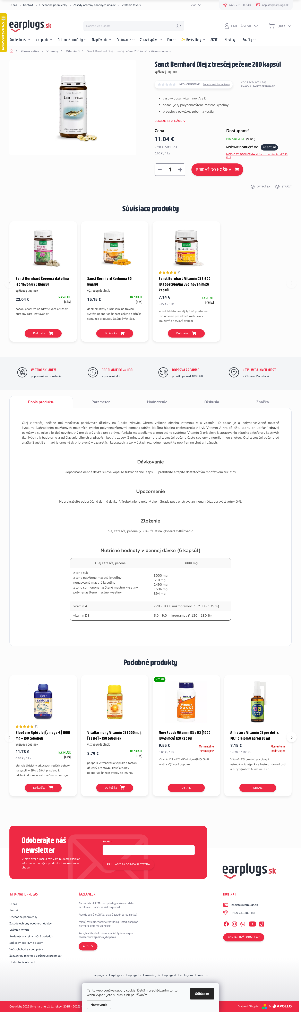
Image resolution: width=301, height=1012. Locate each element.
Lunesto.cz (201, 975)
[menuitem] (20, 39)
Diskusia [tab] (211, 401)
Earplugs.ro (185, 975)
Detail (186, 787)
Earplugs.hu (133, 975)
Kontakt (28, 5)
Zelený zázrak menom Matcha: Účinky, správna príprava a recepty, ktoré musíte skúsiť (108, 924)
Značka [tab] (262, 401)
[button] (291, 737)
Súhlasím (202, 993)
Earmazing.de (151, 975)
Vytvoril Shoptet (248, 1006)
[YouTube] (252, 923)
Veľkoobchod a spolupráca (26, 949)
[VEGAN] (186, 702)
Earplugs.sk (116, 975)
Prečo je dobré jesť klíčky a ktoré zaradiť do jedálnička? (108, 914)
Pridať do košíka (213, 169)
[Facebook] (226, 923)
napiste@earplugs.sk (244, 905)
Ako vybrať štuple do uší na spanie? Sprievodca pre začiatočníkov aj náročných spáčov (106, 935)
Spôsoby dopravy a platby (26, 943)
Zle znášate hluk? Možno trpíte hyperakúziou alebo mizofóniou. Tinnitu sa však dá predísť (106, 905)
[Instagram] (234, 923)
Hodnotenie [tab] (157, 401)
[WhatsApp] (243, 923)
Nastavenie (99, 1005)
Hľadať (178, 25)
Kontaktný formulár (243, 937)
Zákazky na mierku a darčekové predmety (35, 956)
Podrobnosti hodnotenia (216, 84)
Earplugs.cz (100, 975)
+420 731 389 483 (243, 913)
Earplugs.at (169, 975)
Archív (88, 946)
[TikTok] (262, 923)
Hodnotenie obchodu (22, 962)
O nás (13, 5)
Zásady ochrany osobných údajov (94, 5)
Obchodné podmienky (53, 5)
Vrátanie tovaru (131, 5)
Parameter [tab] (101, 401)
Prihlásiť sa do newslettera (128, 864)
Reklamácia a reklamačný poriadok (31, 936)
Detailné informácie (168, 121)
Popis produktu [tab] (41, 401)
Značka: (258, 86)
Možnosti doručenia (257, 156)
